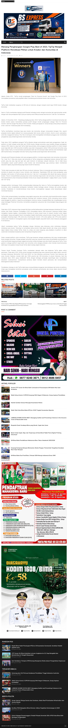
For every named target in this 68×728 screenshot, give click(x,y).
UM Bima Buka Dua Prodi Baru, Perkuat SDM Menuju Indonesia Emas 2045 (33, 455)
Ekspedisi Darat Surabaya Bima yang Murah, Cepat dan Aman (29, 425)
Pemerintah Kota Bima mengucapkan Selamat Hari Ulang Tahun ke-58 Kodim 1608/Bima (33, 291)
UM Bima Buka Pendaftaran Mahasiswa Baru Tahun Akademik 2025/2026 (33, 440)
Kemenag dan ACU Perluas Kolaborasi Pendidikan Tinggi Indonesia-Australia (35, 673)
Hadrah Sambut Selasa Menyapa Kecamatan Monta (26, 403)
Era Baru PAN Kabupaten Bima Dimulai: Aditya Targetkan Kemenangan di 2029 (36, 708)
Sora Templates (11, 726)
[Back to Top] (65, 726)
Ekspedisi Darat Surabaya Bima (55, 294)
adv (22, 55)
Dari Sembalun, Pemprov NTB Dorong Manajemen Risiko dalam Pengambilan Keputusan (38, 661)
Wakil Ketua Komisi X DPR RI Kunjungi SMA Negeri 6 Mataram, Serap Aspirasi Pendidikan (38, 395)
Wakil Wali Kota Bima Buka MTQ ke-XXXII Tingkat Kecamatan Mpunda (32, 410)
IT (16, 726)
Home (4, 42)
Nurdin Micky (28, 726)
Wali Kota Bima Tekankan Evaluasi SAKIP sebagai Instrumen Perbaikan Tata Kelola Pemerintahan (10, 291)
